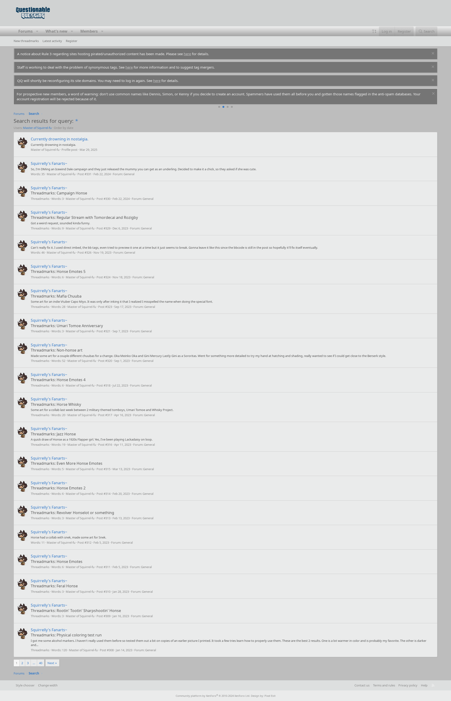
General (129, 174)
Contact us (361, 685)
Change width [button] (48, 685)
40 (40, 663)
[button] (37, 31)
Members (89, 31)
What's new (56, 31)
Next (50, 663)
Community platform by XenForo (213, 695)
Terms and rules (384, 685)
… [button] (34, 663)
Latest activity (52, 41)
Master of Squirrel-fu (37, 128)
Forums (25, 31)
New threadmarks (26, 41)
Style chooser (25, 685)
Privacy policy (407, 685)
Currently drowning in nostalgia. (59, 139)
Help (424, 685)
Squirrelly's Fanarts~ (49, 163)
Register (71, 41)
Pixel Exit (270, 695)
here (187, 53)
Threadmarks (40, 199)
